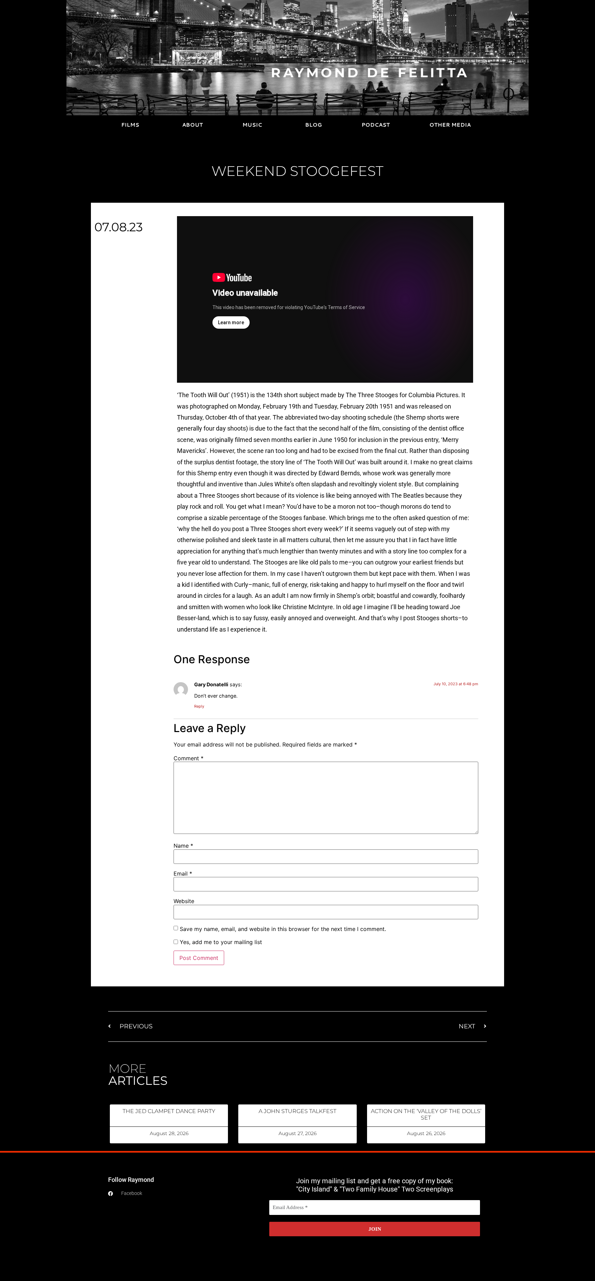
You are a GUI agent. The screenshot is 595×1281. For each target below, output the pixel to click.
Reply (199, 706)
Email (183, 873)
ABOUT (192, 124)
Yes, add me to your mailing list (220, 942)
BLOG (313, 124)
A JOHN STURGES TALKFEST (297, 1111)
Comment (188, 758)
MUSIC (252, 124)
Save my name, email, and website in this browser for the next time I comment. (283, 929)
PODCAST (376, 124)
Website (184, 901)
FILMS (130, 124)
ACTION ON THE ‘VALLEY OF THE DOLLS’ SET (426, 1114)
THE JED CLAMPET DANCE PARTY (169, 1111)
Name (183, 845)
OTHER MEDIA (450, 124)
